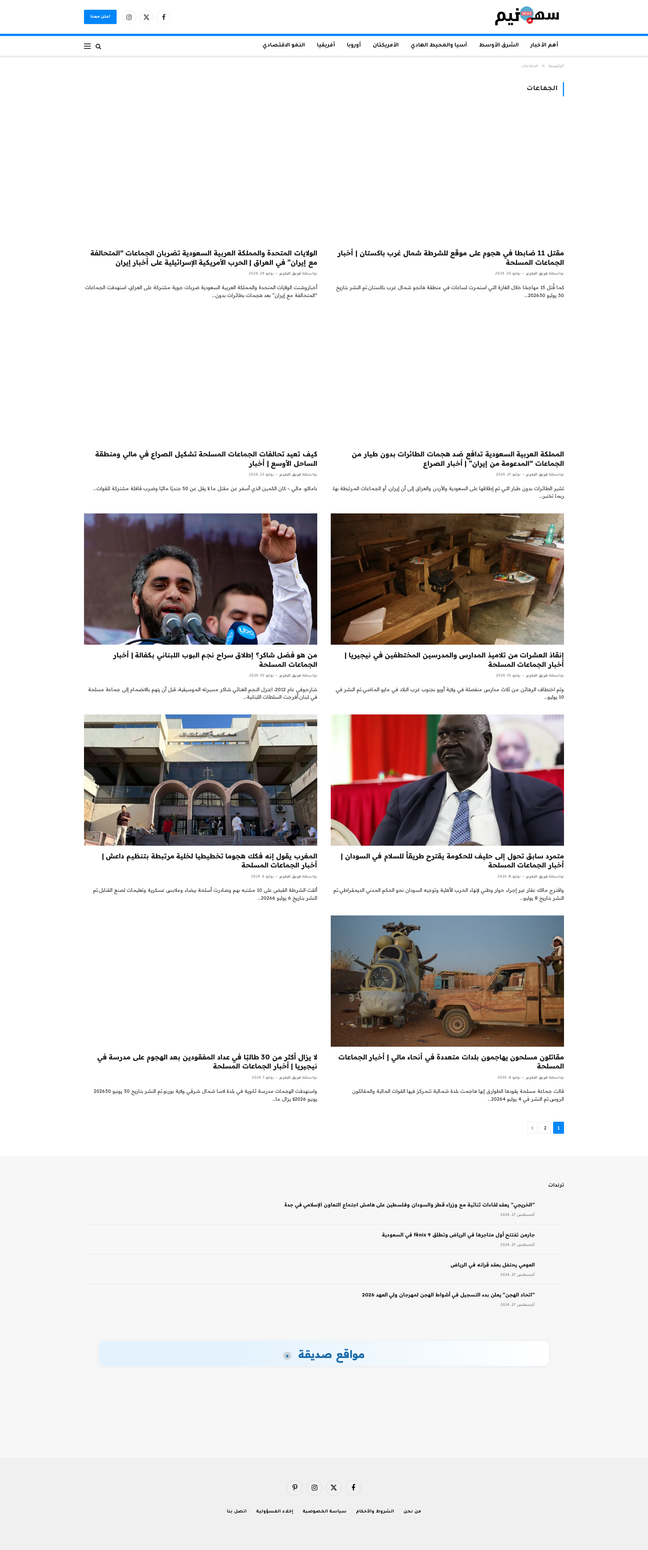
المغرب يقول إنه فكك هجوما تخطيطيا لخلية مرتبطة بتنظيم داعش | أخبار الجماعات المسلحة (209, 860)
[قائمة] (87, 46)
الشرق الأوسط (499, 46)
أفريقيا (326, 46)
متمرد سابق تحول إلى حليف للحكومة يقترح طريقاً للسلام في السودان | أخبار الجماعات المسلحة (452, 860)
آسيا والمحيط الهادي (439, 46)
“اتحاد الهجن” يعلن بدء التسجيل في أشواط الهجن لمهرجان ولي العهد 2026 (448, 1295)
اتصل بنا (237, 1511)
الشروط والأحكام (375, 1511)
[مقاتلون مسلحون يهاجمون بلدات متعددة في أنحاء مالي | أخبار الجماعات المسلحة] (447, 981)
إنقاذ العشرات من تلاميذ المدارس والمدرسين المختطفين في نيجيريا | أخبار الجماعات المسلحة (454, 659)
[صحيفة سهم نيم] (527, 17)
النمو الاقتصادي (283, 46)
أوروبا (354, 46)
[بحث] (98, 46)
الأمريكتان (386, 46)
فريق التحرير (537, 274)
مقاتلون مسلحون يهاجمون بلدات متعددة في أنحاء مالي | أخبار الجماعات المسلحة (451, 1061)
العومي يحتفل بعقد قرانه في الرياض (492, 1265)
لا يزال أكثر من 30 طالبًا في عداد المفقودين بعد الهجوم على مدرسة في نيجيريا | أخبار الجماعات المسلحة (207, 1061)
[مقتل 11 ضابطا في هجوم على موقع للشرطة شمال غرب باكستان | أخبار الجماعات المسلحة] (447, 177)
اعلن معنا (100, 17)
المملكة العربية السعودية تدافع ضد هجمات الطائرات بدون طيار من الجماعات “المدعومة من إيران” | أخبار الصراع (458, 458)
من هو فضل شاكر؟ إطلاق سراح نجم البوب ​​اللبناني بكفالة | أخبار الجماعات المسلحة (215, 659)
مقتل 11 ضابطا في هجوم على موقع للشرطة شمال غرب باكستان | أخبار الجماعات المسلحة (451, 257)
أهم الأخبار (544, 46)
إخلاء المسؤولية (274, 1511)
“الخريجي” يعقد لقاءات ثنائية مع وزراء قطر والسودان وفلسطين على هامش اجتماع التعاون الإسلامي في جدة (409, 1205)
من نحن (412, 1511)
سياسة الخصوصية (325, 1511)
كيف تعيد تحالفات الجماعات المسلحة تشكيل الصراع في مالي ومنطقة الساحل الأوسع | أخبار (206, 458)
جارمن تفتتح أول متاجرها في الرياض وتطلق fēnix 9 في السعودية (458, 1235)
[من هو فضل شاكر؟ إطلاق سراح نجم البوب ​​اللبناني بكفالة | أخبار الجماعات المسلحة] (200, 579)
